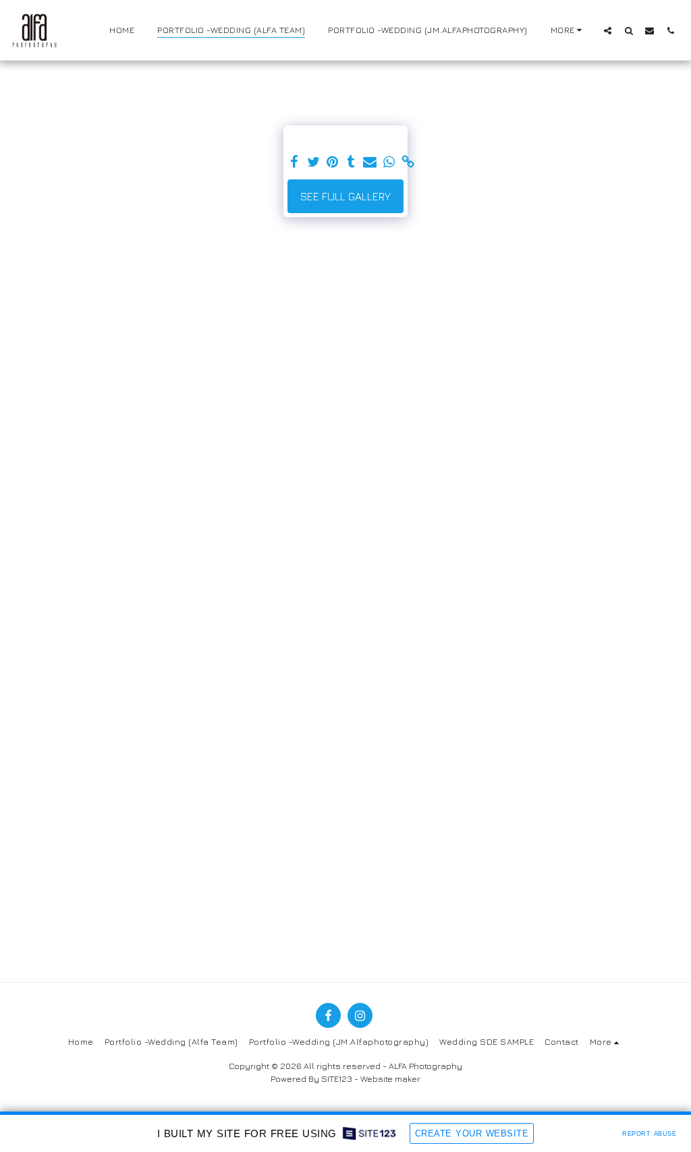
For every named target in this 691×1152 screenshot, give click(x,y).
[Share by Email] (370, 162)
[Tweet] (313, 162)
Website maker (390, 1079)
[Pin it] (332, 162)
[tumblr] (351, 162)
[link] (407, 162)
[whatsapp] (388, 162)
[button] (607, 30)
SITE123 (336, 1079)
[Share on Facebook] (294, 162)
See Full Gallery (345, 196)
